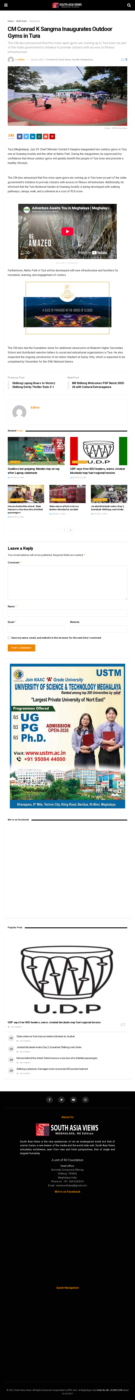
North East (21, 21)
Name (12, 606)
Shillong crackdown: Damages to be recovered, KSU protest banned (52, 1069)
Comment (15, 562)
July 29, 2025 (36, 59)
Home (11, 21)
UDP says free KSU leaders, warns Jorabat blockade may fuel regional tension (54, 1022)
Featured (52, 59)
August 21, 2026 (58, 514)
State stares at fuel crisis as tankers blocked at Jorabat (46, 1036)
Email (12, 622)
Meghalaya (34, 21)
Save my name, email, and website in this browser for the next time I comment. (56, 637)
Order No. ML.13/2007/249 (109, 1390)
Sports (15, 462)
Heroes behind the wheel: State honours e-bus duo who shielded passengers (25, 509)
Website (74, 622)
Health (75, 59)
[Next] (70, 530)
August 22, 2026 (16, 478)
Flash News (64, 59)
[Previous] (64, 530)
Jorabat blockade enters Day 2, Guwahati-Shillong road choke (49, 1047)
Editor (21, 59)
